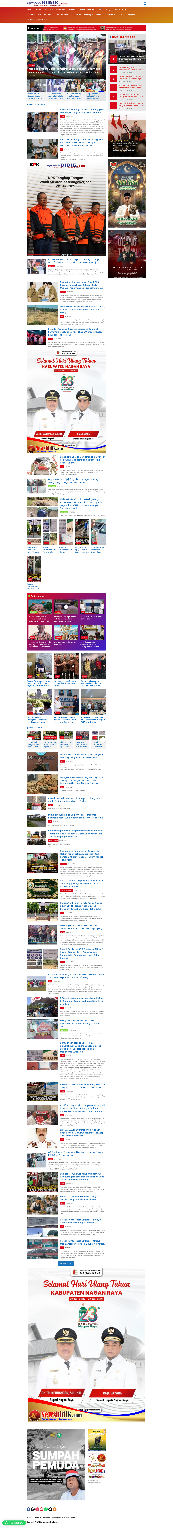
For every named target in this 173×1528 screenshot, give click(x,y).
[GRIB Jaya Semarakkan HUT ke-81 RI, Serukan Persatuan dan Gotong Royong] (82, 735)
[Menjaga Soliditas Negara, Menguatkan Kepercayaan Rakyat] (66, 666)
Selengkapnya (66, 1263)
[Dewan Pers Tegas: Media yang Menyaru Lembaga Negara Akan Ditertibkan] (42, 761)
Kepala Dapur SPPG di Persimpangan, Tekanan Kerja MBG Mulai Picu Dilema (80, 1198)
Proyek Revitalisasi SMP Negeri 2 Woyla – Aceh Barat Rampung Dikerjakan (81, 1221)
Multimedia (58, 637)
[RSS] (54, 1509)
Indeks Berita (69, 1518)
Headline (32, 637)
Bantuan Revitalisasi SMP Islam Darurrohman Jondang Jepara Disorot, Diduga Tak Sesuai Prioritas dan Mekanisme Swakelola (65, 549)
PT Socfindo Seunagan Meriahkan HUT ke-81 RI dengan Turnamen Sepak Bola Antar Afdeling (82, 1001)
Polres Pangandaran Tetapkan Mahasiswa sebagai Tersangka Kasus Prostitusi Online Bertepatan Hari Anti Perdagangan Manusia (75, 833)
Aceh (62, 316)
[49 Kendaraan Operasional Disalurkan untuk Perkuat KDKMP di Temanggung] (98, 532)
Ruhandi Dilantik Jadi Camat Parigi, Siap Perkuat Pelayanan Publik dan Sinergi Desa (131, 104)
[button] (36, 90)
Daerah (62, 116)
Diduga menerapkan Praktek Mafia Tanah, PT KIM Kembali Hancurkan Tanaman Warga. (82, 309)
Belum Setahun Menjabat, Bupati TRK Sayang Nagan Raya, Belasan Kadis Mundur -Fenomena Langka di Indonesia (81, 285)
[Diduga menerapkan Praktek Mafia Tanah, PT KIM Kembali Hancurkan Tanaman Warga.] (42, 315)
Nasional (63, 292)
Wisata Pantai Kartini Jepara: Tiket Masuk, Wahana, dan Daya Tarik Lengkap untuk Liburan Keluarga (39, 619)
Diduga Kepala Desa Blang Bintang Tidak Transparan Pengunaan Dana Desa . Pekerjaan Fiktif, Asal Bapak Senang (81, 780)
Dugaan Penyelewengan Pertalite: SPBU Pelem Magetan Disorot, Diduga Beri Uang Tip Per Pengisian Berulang (33, 586)
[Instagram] (37, 1509)
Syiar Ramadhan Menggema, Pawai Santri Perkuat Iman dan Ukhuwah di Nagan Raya (131, 86)
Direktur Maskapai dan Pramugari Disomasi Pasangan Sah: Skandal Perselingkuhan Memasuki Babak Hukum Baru (75, 96)
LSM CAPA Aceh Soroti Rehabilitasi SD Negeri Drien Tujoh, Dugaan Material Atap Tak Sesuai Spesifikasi (82, 1132)
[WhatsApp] (46, 1509)
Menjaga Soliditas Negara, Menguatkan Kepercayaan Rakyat (65, 683)
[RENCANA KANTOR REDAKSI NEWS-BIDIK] (92, 606)
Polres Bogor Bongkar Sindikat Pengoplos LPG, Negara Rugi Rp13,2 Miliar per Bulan (82, 111)
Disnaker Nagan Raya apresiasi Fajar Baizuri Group (131, 68)
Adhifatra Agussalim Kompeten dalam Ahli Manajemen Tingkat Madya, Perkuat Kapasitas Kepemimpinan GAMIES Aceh (82, 1108)
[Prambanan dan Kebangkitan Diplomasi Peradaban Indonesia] (39, 702)
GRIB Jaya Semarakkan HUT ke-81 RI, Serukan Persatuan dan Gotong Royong (81, 744)
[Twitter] (33, 1509)
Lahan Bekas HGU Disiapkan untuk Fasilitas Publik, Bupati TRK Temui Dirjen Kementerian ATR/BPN (93, 719)
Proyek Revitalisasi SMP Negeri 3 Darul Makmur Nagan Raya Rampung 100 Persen (82, 1242)
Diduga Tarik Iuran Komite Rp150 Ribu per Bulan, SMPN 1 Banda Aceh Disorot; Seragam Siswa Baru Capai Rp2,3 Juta (33, 549)
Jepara (50, 805)
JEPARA (79, 737)
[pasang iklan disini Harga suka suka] (66, 632)
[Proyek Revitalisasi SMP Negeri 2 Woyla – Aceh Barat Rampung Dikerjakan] (42, 1227)
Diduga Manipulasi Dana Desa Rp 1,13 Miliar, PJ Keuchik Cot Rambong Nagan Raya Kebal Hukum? (82, 459)
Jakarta (50, 339)
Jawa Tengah (52, 486)
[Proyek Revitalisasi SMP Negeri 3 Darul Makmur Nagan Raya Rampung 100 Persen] (42, 1249)
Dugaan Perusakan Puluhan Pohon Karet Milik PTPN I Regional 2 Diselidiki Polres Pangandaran (38, 683)
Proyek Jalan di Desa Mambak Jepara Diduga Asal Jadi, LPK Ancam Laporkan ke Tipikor (75, 800)
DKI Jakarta (32, 65)
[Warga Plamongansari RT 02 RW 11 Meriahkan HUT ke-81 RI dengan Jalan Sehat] (42, 1029)
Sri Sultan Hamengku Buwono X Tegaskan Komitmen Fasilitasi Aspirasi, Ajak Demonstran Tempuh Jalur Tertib (82, 142)
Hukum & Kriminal (53, 840)
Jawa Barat (31, 737)
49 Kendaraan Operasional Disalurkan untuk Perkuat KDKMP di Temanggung (97, 549)
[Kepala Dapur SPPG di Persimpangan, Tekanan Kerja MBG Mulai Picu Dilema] (42, 1205)
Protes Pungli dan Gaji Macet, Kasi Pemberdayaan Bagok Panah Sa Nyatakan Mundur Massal (131, 77)
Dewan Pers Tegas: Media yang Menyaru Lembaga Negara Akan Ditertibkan (81, 756)
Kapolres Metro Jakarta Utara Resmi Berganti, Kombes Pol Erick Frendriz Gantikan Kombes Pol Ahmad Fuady (95, 96)
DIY (61, 149)
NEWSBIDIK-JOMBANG (50, 737)
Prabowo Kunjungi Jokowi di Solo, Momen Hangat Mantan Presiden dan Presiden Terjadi (65, 619)
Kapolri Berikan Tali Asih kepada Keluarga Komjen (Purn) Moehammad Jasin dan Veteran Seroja (74, 261)
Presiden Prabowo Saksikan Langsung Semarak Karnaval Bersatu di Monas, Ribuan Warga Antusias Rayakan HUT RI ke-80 (75, 331)
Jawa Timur (52, 266)
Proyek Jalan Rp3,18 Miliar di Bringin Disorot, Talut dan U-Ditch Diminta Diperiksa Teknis (82, 549)
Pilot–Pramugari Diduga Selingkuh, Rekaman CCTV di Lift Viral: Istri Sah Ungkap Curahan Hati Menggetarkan (65, 70)
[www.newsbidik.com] (47, 3)
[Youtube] (41, 1509)
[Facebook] (28, 1509)
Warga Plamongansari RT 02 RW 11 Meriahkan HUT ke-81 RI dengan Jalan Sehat (80, 1023)
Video (83, 612)
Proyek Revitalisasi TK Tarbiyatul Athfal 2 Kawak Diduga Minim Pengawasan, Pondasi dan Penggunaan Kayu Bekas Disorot (49, 549)
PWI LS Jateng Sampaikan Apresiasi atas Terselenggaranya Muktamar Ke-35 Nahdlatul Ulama (50, 744)
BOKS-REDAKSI (33, 1518)
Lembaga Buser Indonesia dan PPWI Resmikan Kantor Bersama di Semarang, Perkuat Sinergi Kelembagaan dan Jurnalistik (65, 719)
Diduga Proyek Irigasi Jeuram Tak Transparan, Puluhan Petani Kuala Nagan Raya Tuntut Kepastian (75, 816)
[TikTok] (50, 1509)
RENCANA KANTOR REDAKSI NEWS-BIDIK (91, 618)
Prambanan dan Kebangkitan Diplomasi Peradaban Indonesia (36, 719)
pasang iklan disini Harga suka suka (65, 643)
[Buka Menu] (145, 3)
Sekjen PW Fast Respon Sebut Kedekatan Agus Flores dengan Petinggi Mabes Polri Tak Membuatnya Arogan (36, 96)
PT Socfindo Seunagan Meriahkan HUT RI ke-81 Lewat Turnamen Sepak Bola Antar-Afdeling (76, 976)
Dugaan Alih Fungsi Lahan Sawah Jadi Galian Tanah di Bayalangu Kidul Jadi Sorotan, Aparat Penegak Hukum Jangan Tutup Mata (33, 744)
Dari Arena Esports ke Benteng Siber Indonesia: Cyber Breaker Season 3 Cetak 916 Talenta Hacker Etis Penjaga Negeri (92, 683)
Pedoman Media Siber (51, 1518)
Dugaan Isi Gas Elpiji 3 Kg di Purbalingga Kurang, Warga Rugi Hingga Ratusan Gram (73, 481)
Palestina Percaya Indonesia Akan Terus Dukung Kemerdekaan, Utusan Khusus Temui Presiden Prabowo (89, 644)
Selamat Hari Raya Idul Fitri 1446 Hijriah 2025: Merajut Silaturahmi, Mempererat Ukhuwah (39, 644)
